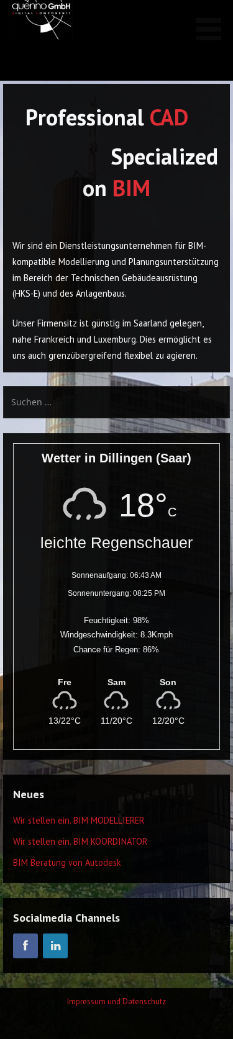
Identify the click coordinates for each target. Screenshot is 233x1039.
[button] (213, 22)
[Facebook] (25, 945)
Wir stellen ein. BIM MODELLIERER (78, 820)
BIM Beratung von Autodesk (67, 862)
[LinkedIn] (55, 945)
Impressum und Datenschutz (116, 1001)
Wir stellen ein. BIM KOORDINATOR (80, 841)
